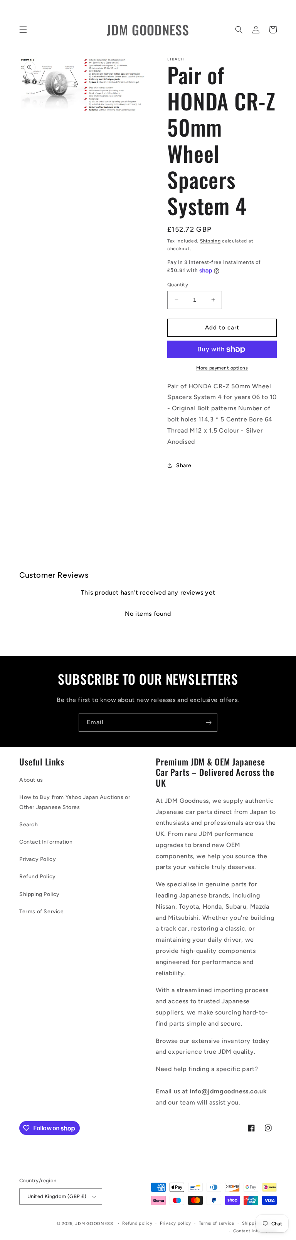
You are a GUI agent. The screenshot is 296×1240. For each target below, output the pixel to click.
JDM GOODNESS (94, 1223)
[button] (23, 29)
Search (28, 824)
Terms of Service (41, 911)
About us (31, 780)
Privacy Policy (37, 859)
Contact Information (45, 842)
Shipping (210, 241)
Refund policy (137, 1223)
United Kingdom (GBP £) (57, 1196)
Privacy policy (175, 1223)
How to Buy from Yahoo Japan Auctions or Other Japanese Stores (74, 802)
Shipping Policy (39, 894)
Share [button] (184, 465)
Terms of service (216, 1223)
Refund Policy (37, 876)
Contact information (255, 1230)
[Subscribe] (208, 723)
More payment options (222, 368)
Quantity (177, 284)
